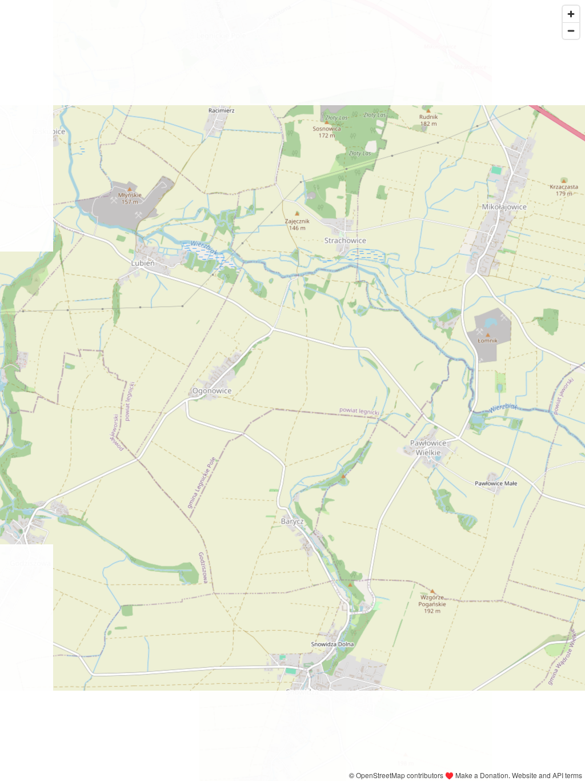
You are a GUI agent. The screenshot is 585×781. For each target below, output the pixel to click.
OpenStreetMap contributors (399, 775)
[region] (292, 390)
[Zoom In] (571, 14)
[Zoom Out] (571, 30)
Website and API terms (547, 775)
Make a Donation (481, 775)
